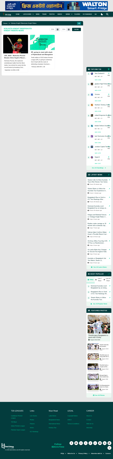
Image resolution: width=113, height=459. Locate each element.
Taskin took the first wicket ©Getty (104, 345)
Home (17, 14)
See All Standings (98, 168)
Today (91, 279)
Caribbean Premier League (17, 417)
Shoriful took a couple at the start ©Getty (104, 366)
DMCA (70, 420)
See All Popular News (100, 304)
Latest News (52, 416)
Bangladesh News (54, 420)
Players (77, 14)
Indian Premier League (18, 426)
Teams (44, 14)
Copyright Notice (73, 416)
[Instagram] (81, 443)
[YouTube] (76, 443)
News (37, 14)
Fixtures (32, 424)
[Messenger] (100, 443)
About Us (89, 416)
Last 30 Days (108, 279)
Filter (76, 29)
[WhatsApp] (95, 443)
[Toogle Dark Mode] (102, 14)
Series (32, 427)
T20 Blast (14, 422)
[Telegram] (109, 443)
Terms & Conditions (73, 424)
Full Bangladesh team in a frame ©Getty (104, 386)
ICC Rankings (87, 14)
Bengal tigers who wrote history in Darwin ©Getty (105, 376)
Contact (88, 420)
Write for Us (89, 424)
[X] (86, 443)
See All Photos (100, 395)
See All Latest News (100, 267)
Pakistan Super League (18, 430)
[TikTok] (90, 443)
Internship (89, 427)
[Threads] (109, 448)
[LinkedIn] (105, 443)
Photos (52, 14)
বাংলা (96, 14)
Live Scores (33, 416)
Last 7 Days (100, 279)
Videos (59, 14)
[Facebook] (71, 443)
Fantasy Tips (52, 427)
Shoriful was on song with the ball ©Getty (105, 355)
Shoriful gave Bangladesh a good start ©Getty (98, 336)
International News (54, 424)
